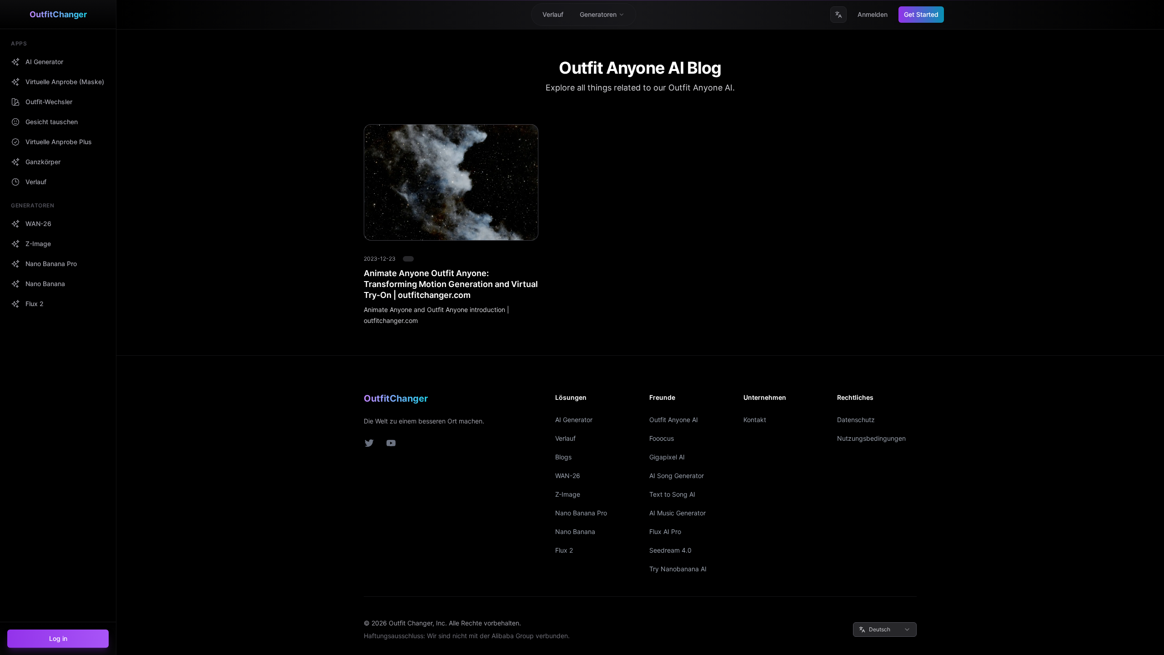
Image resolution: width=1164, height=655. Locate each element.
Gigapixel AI (667, 457)
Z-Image (567, 494)
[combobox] (885, 629)
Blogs (563, 457)
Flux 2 (564, 550)
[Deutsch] (838, 14)
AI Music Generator (677, 513)
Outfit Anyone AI (673, 419)
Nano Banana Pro (581, 513)
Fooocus (661, 438)
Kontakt (754, 419)
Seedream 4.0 (670, 550)
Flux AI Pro (665, 531)
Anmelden (873, 14)
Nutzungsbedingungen (871, 438)
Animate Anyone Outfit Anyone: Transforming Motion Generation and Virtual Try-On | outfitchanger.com (451, 284)
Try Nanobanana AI (678, 569)
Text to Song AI (672, 494)
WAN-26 (567, 475)
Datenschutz (856, 419)
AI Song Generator (676, 475)
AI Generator (573, 419)
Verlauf (565, 438)
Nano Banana (575, 531)
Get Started (921, 14)
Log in (58, 638)
